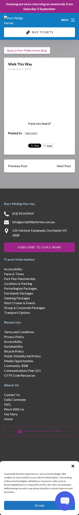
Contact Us (12, 395)
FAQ (7, 404)
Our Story (11, 414)
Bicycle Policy (14, 351)
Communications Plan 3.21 (22, 370)
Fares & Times (14, 274)
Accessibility (13, 269)
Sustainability (13, 346)
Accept (39, 505)
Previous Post (17, 166)
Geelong (31, 133)
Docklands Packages (18, 293)
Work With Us (14, 409)
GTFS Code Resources (19, 375)
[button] (73, 466)
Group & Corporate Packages (24, 308)
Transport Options (17, 312)
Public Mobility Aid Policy (22, 356)
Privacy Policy (14, 337)
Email (49, 145)
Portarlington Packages (20, 288)
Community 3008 (16, 366)
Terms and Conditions (19, 332)
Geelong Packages (17, 298)
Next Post (64, 166)
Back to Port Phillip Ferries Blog (27, 50)
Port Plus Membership (19, 279)
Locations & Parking (18, 283)
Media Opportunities (18, 361)
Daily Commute (15, 399)
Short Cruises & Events (19, 303)
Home (8, 419)
